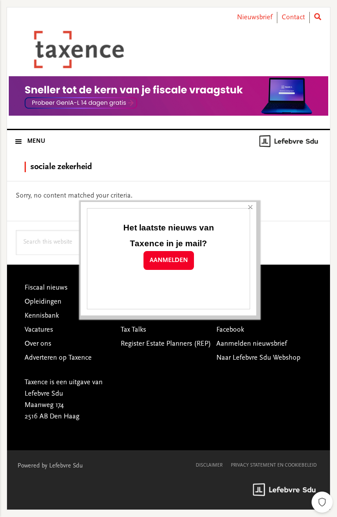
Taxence (77, 49)
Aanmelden (169, 260)
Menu (36, 141)
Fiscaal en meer (144, 315)
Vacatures (39, 329)
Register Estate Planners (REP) (166, 343)
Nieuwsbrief (254, 17)
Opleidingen (43, 301)
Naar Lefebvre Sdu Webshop (258, 357)
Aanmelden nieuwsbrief (251, 343)
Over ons (38, 343)
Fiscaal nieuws (46, 287)
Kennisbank (42, 315)
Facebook (230, 329)
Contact (293, 17)
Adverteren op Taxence (58, 357)
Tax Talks (133, 329)
